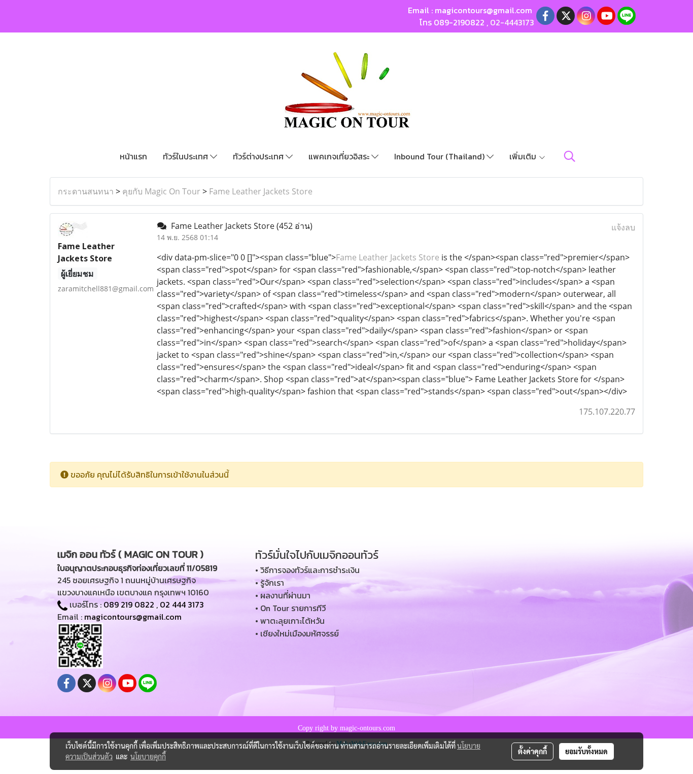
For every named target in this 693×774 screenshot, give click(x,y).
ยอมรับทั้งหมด (586, 751)
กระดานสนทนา (86, 191)
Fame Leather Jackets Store (261, 191)
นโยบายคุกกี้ (148, 756)
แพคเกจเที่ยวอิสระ (339, 156)
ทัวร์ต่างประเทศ (259, 156)
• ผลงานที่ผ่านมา (282, 595)
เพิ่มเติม (523, 156)
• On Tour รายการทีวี (290, 608)
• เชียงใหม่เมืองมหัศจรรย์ (297, 633)
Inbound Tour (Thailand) (440, 156)
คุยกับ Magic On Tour (161, 191)
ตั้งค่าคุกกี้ (532, 751)
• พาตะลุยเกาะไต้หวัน (290, 621)
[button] (570, 156)
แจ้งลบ (623, 227)
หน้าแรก (133, 156)
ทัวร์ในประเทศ (186, 156)
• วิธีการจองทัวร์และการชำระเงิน (307, 570)
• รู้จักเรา (269, 583)
